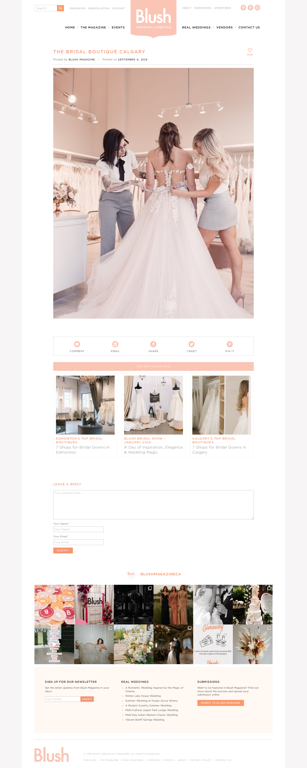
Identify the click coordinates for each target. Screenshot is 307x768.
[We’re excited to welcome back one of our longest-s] (173, 644)
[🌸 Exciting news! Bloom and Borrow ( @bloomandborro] (134, 644)
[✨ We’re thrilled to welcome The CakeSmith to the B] (253, 604)
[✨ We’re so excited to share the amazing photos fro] (94, 604)
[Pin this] (247, 84)
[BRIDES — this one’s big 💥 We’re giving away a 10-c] (134, 604)
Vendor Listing (98, 8)
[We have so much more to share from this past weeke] (54, 604)
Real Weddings (196, 27)
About (186, 8)
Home (70, 27)
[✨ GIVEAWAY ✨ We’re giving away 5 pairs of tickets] (213, 644)
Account (118, 8)
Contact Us (249, 27)
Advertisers (222, 8)
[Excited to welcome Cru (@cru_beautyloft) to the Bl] (94, 644)
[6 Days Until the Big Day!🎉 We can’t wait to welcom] (54, 644)
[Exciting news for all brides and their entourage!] (173, 604)
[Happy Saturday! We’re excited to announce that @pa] (253, 644)
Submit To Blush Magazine (220, 703)
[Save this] (247, 74)
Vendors (224, 27)
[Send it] (247, 93)
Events (118, 27)
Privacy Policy (201, 760)
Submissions (202, 8)
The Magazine (93, 27)
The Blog (89, 760)
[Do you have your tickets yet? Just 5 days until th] (213, 604)
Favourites (77, 8)
